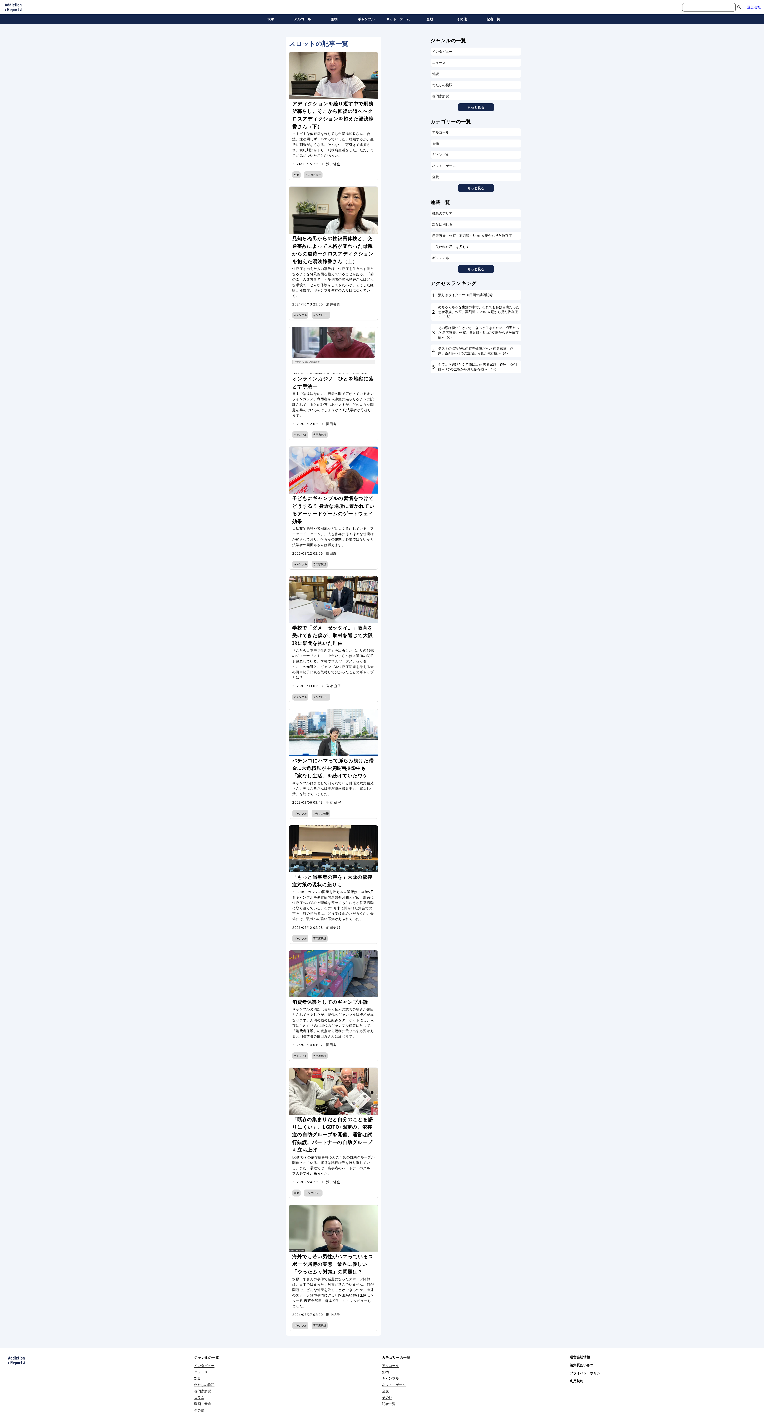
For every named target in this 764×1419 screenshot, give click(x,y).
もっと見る (476, 107)
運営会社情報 (580, 1357)
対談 (435, 73)
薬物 (334, 19)
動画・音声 (202, 1403)
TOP (270, 19)
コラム (199, 1397)
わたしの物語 (321, 813)
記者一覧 (493, 19)
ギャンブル (366, 19)
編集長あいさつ (581, 1365)
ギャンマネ (440, 258)
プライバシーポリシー (587, 1373)
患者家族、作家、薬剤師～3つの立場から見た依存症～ (473, 235)
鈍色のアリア (442, 213)
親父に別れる (442, 224)
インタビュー (313, 175)
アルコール (302, 19)
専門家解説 (319, 434)
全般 (429, 19)
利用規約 (576, 1381)
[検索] (739, 7)
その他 (462, 19)
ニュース (439, 62)
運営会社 (754, 7)
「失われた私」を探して (450, 246)
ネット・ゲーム (398, 19)
